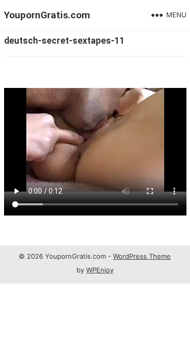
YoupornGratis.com (47, 15)
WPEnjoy (99, 270)
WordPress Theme (142, 256)
